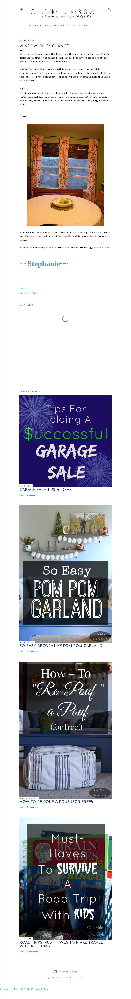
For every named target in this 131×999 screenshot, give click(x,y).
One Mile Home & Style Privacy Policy (24, 989)
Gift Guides (73, 26)
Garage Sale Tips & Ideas (45, 490)
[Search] (110, 9)
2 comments (32, 952)
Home (33, 26)
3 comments (32, 495)
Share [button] (22, 289)
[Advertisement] (65, 360)
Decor (42, 26)
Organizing (56, 26)
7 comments (32, 807)
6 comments (32, 651)
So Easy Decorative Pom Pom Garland (60, 646)
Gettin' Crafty (32, 293)
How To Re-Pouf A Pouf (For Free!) (56, 802)
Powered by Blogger (68, 971)
